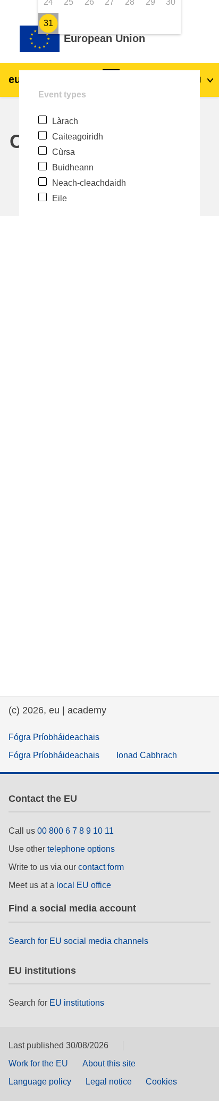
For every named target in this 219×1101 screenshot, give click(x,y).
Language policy (40, 1081)
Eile (59, 198)
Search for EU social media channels (78, 941)
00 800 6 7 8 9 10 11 (75, 830)
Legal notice (109, 1081)
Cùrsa (63, 152)
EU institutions (76, 1002)
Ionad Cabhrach (146, 755)
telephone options (81, 848)
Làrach (65, 121)
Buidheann (73, 167)
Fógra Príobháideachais (54, 737)
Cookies (161, 1081)
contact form (101, 867)
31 (48, 23)
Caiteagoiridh (77, 136)
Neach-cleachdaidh (89, 182)
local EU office (83, 885)
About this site (109, 1063)
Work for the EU (38, 1063)
